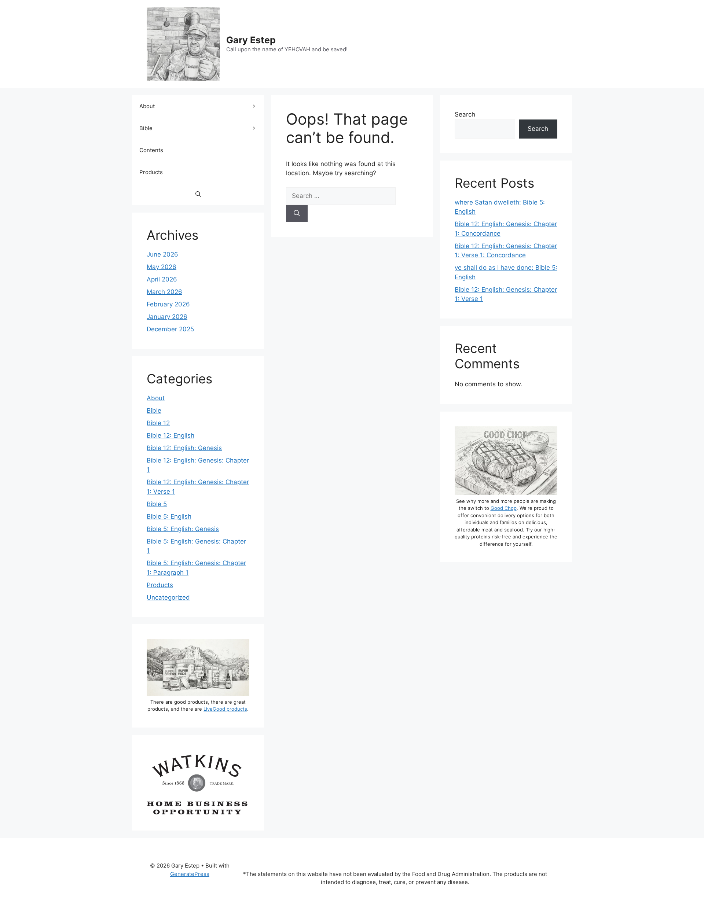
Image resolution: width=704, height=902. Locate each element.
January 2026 (167, 316)
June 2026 (162, 254)
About (147, 106)
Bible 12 (158, 423)
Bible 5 (157, 504)
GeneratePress (189, 873)
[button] (198, 194)
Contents (151, 150)
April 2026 (162, 279)
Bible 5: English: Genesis (183, 529)
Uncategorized (168, 597)
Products (151, 172)
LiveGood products (225, 709)
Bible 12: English (170, 435)
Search (465, 114)
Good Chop (504, 508)
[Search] (297, 213)
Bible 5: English (169, 516)
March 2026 (164, 291)
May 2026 (161, 266)
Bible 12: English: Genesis (184, 448)
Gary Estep (251, 39)
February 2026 (168, 304)
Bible (146, 128)
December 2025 (170, 329)
